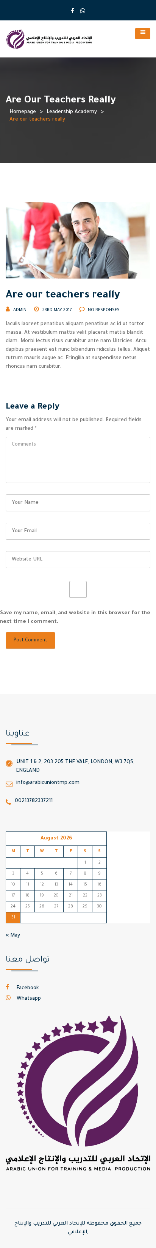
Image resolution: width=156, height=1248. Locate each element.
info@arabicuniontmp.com (48, 783)
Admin (20, 310)
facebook (27, 988)
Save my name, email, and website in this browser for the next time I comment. (75, 617)
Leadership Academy (72, 112)
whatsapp (28, 999)
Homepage (22, 112)
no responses (103, 310)
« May (13, 935)
